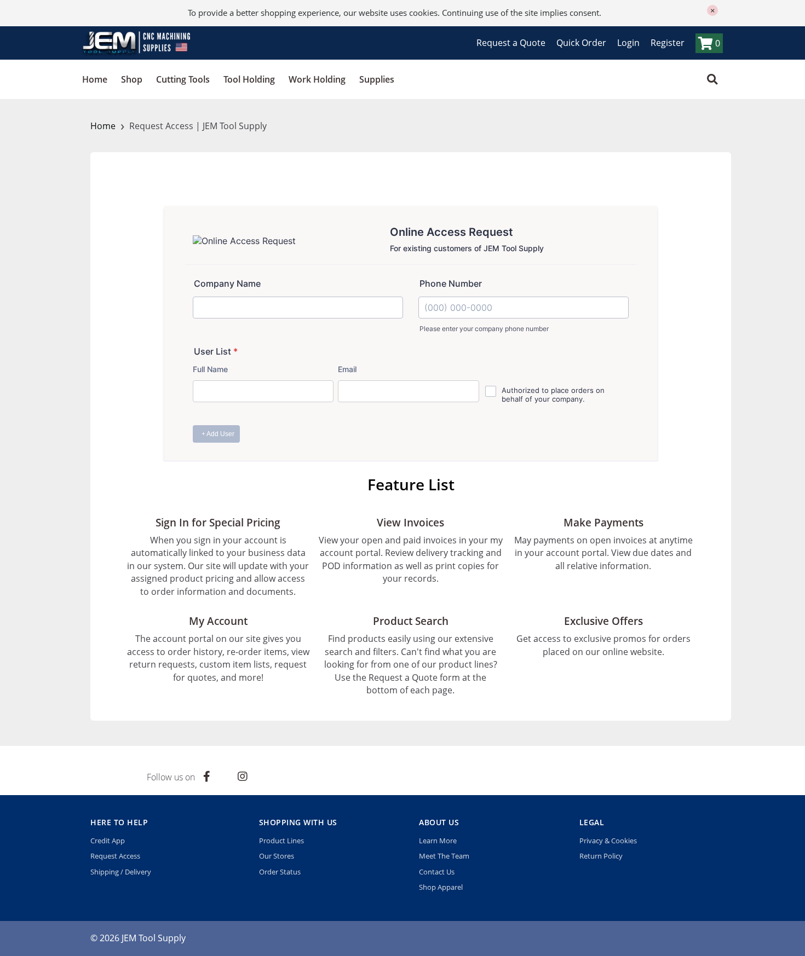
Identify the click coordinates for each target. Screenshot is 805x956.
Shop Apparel (441, 887)
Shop (131, 79)
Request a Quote (510, 43)
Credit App (107, 840)
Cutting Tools (183, 79)
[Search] (712, 79)
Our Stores (276, 856)
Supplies (376, 79)
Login (628, 43)
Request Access (115, 856)
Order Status (280, 872)
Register (668, 43)
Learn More (438, 840)
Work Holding (317, 79)
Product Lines (281, 840)
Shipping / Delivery (120, 872)
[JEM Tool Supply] (137, 42)
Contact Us (437, 872)
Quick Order (581, 43)
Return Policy (601, 856)
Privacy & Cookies (608, 840)
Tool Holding (249, 79)
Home (94, 79)
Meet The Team (444, 856)
